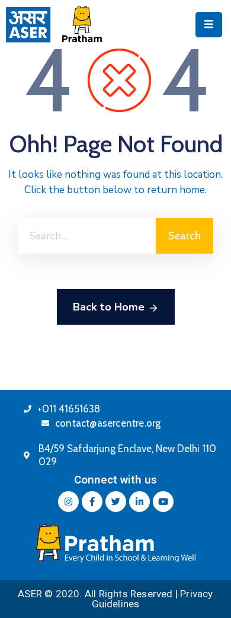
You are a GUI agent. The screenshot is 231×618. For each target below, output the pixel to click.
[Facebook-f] (92, 501)
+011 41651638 (68, 409)
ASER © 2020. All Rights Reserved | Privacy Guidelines (115, 599)
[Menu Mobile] (208, 24)
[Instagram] (68, 501)
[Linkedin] (139, 501)
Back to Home (109, 307)
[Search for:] (87, 236)
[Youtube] (163, 501)
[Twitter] (115, 501)
